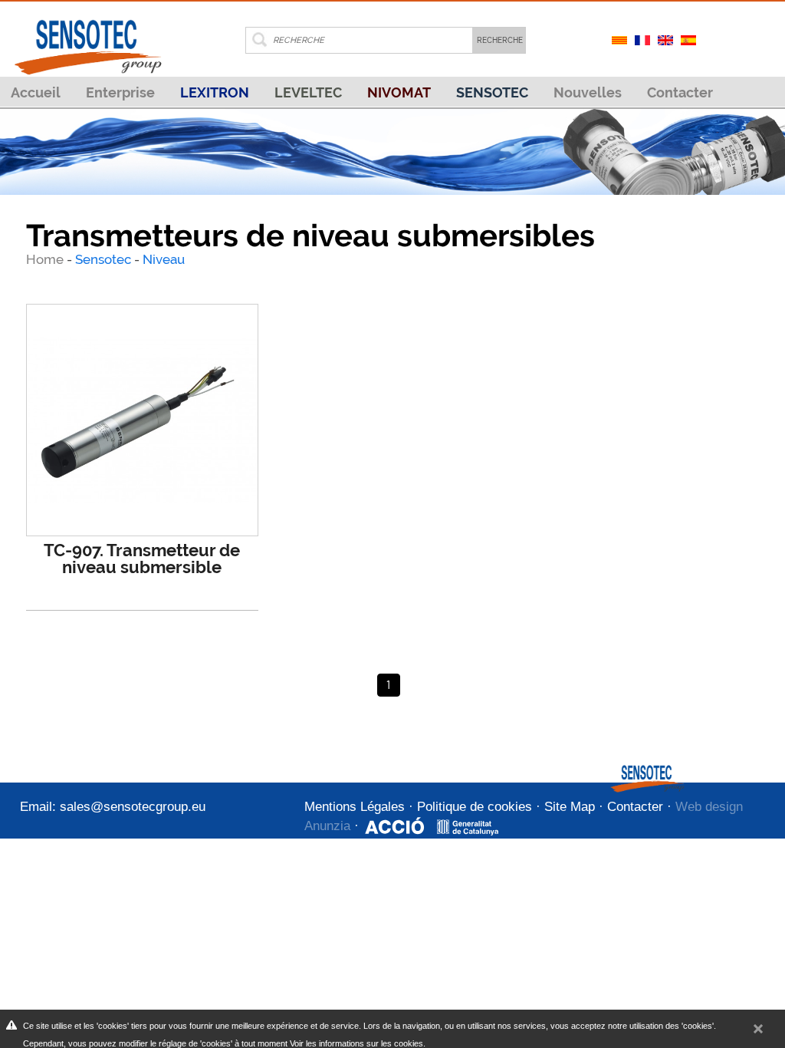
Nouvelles (587, 92)
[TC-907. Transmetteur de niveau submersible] (142, 420)
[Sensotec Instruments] (87, 36)
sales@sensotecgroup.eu (132, 806)
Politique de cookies (474, 806)
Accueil (36, 92)
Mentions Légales (354, 806)
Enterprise (120, 92)
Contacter (680, 92)
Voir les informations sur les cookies (356, 1043)
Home (46, 259)
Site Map (569, 806)
